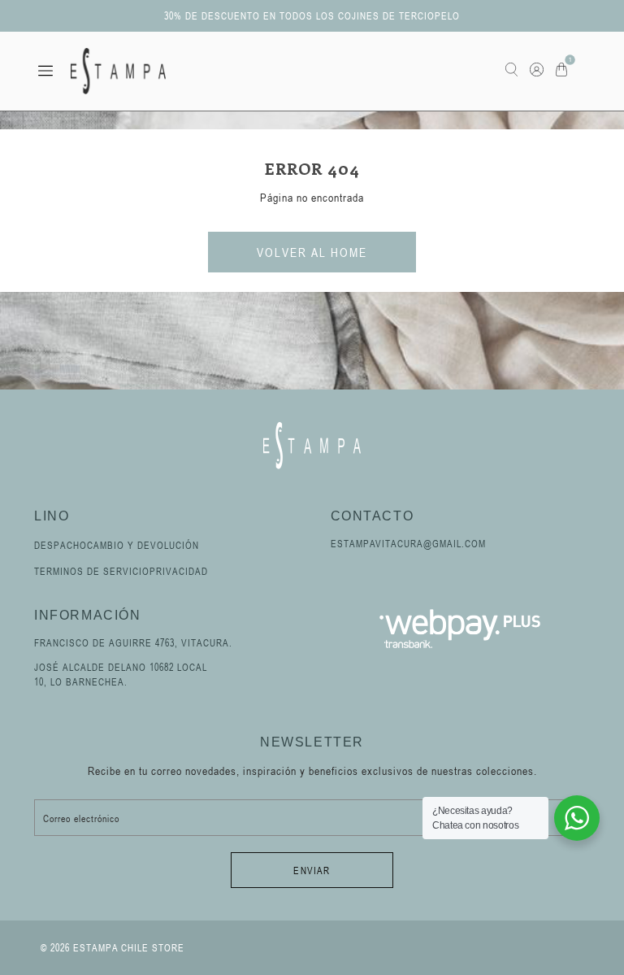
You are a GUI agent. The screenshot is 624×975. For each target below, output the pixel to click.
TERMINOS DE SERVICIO (92, 570)
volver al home (312, 252)
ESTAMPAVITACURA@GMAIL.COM (408, 543)
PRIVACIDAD (179, 570)
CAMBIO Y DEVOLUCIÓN (143, 544)
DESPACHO (60, 544)
